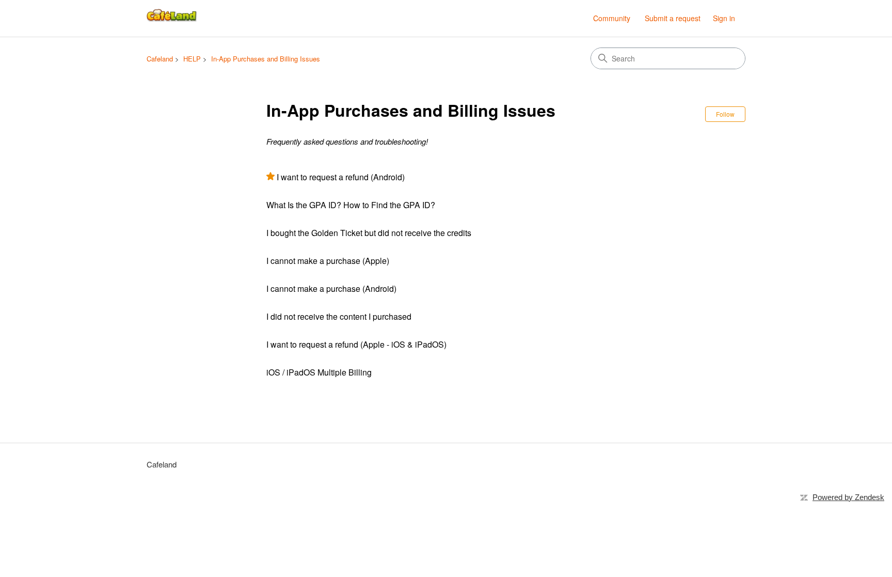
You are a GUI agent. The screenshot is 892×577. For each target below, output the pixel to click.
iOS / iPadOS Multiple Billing (319, 372)
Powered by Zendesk (848, 497)
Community (611, 18)
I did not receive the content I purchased (338, 316)
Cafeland (160, 59)
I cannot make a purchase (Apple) (327, 261)
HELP (192, 59)
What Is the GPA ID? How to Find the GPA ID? (350, 205)
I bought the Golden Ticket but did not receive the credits (368, 233)
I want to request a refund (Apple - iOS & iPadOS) (356, 344)
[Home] (173, 18)
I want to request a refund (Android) (341, 177)
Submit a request (672, 18)
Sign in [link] (724, 18)
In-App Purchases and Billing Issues (265, 59)
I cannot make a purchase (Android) (331, 288)
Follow (725, 114)
